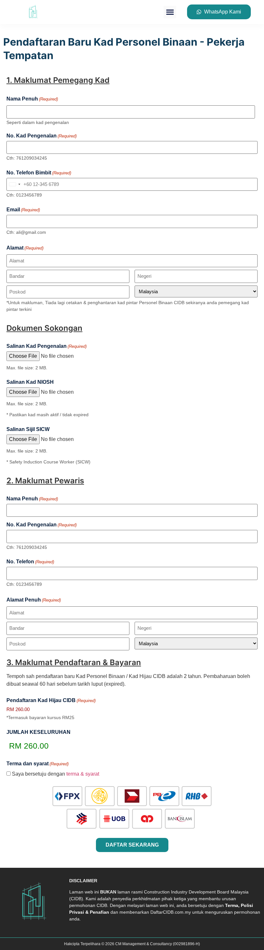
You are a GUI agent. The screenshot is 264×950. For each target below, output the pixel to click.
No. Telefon (30, 561)
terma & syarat (82, 774)
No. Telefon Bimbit (38, 172)
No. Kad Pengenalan (41, 135)
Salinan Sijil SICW (28, 429)
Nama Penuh (32, 498)
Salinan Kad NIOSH (30, 382)
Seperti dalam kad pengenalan (37, 122)
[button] (170, 12)
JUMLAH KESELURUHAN (38, 732)
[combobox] (14, 184)
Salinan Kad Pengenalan (46, 346)
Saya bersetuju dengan (55, 774)
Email (23, 209)
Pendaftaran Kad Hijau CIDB (51, 700)
